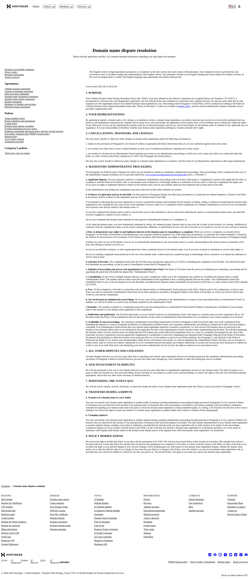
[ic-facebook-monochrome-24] (215, 554)
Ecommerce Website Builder (107, 510)
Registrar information (14, 74)
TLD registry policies (14, 139)
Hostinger (5, 486)
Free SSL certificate (59, 514)
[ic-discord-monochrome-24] (246, 554)
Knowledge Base (235, 503)
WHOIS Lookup (57, 510)
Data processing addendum (17, 94)
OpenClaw (6, 537)
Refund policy (11, 136)
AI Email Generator (103, 533)
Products (47, 6)
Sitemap (147, 533)
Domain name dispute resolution (19, 126)
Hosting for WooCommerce (13, 522)
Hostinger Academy (236, 507)
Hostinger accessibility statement (19, 69)
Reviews (147, 503)
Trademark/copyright (14, 142)
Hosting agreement (13, 102)
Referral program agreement (17, 107)
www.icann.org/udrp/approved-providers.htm (166, 174)
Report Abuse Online (237, 514)
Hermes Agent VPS (10, 533)
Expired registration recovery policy (21, 129)
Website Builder (101, 503)
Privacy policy (11, 72)
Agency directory (151, 518)
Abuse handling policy (15, 118)
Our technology (196, 503)
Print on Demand (102, 522)
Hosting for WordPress (11, 503)
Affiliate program (151, 507)
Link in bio (99, 525)
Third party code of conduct (17, 153)
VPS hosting (7, 507)
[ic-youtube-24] (230, 554)
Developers (64, 6)
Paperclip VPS (8, 540)
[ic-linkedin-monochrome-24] (210, 554)
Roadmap (148, 522)
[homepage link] (17, 6)
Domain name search (59, 499)
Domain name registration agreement (21, 96)
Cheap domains (57, 503)
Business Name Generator (106, 529)
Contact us (232, 510)
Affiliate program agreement (17, 89)
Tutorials (231, 499)
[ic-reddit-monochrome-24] (235, 554)
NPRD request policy (178, 562)
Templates (98, 514)
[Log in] (239, 6)
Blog (191, 507)
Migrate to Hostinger (103, 540)
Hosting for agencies (10, 525)
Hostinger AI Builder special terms (20, 104)
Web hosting (7, 499)
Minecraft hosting (9, 529)
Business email (8, 514)
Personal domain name (60, 525)
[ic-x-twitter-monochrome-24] (225, 554)
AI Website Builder (103, 507)
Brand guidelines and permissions (20, 121)
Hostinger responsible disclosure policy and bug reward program (34, 131)
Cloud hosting (7, 518)
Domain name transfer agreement (20, 99)
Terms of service (12, 77)
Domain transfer (57, 518)
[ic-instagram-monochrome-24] (220, 554)
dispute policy (184, 106)
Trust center (149, 529)
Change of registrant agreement (19, 91)
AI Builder (99, 499)
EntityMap (148, 537)
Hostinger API (100, 544)
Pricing (36, 6)
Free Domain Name (59, 507)
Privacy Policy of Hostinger (202, 562)
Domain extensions (58, 522)
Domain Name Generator (105, 518)
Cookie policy (11, 123)
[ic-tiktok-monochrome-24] (241, 554)
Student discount (196, 510)
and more (64, 562)
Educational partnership (154, 510)
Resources (82, 6)
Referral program (151, 514)
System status (150, 525)
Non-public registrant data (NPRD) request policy (27, 134)
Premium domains (58, 529)
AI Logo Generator (103, 537)
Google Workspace (10, 544)
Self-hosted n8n (8, 510)
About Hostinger (196, 499)
